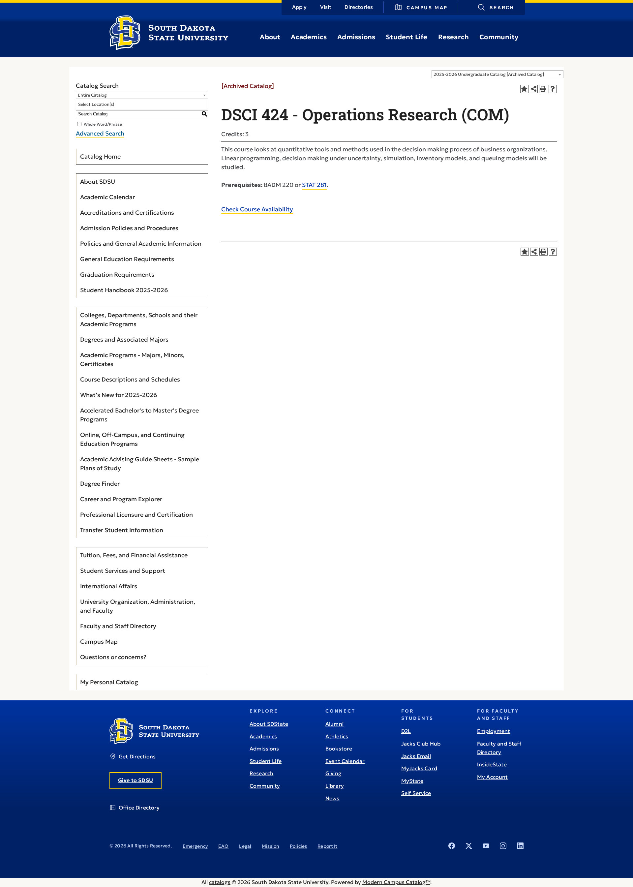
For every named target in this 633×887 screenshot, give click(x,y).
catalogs (219, 882)
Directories (359, 7)
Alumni (334, 723)
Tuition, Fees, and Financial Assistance (134, 555)
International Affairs (108, 586)
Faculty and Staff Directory (118, 626)
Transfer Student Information (121, 530)
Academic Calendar (107, 197)
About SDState (269, 723)
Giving (333, 773)
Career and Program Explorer (121, 499)
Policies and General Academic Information (140, 243)
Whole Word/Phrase (103, 123)
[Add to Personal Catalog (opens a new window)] (524, 89)
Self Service (416, 793)
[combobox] (497, 74)
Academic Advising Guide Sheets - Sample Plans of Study (139, 463)
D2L (406, 731)
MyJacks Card (419, 768)
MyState (412, 781)
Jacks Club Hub (420, 743)
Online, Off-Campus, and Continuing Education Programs (132, 439)
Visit (326, 7)
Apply (299, 7)
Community (498, 37)
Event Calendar (345, 761)
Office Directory (139, 807)
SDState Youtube (486, 845)
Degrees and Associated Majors (124, 339)
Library (334, 785)
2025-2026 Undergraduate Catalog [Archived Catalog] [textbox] (489, 74)
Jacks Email (416, 756)
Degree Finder (100, 483)
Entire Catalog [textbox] (92, 95)
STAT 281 (314, 185)
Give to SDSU (135, 780)
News (332, 798)
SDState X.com (469, 845)
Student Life (406, 37)
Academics (309, 37)
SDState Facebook (451, 845)
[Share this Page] (534, 89)
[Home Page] (168, 47)
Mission (270, 846)
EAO (223, 846)
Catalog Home (100, 156)
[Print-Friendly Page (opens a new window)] (543, 89)
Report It (327, 846)
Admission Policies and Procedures (129, 228)
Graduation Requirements (117, 274)
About (270, 37)
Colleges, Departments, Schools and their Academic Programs (138, 319)
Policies (298, 846)
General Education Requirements (127, 259)
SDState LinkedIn (520, 845)
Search (502, 7)
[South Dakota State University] (154, 742)
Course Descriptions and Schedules (130, 379)
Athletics (336, 736)
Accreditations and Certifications (127, 212)
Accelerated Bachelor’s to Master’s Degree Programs (139, 415)
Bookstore (338, 748)
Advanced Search (100, 133)
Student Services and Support (122, 570)
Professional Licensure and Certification (136, 514)
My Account (492, 777)
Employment (493, 731)
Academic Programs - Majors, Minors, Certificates (132, 359)
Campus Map (427, 8)
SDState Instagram (503, 845)
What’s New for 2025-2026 (118, 395)
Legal (245, 846)
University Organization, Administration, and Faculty (137, 606)
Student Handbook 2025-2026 (124, 290)
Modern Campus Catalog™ (396, 882)
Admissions (356, 37)
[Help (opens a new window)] (553, 89)
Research (453, 37)
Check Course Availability (257, 209)
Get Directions (137, 756)
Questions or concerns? (113, 657)
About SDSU (97, 181)
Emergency (195, 846)
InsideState (492, 764)
